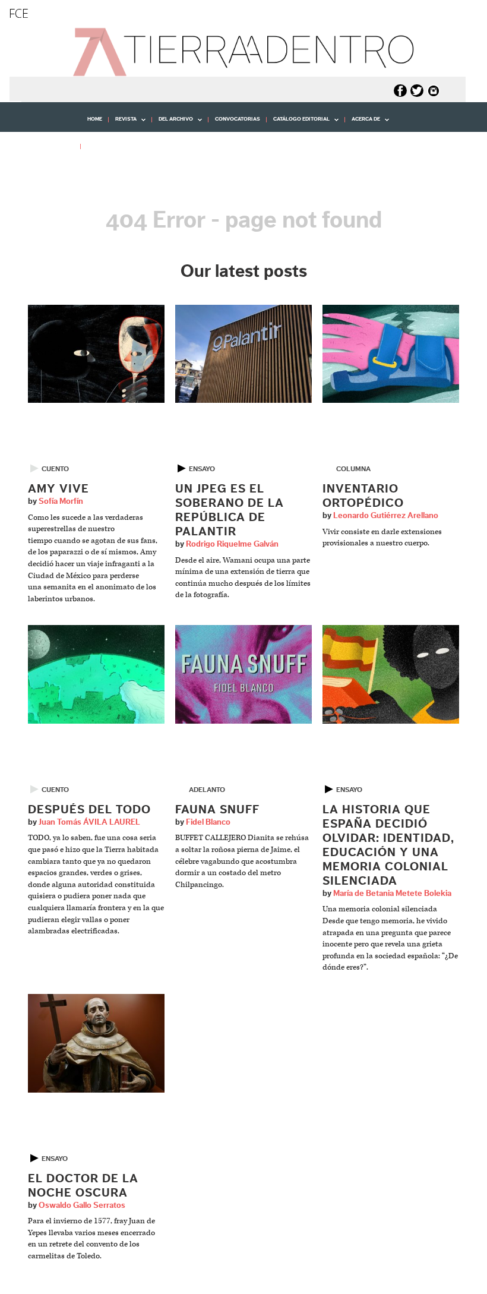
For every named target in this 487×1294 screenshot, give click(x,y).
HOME (94, 119)
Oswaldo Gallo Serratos (82, 1205)
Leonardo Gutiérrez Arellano (385, 516)
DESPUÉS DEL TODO (89, 810)
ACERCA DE (362, 123)
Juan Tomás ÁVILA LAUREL (89, 822)
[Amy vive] (96, 353)
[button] (44, 172)
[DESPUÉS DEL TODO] (96, 674)
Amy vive (58, 489)
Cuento (55, 468)
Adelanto (207, 789)
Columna (353, 468)
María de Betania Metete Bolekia (392, 893)
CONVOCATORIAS (237, 119)
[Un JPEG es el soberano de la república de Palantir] (243, 353)
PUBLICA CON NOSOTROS (120, 146)
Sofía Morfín (61, 501)
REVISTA (123, 123)
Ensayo (202, 468)
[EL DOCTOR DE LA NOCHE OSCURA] (96, 1043)
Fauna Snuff (217, 810)
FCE (19, 13)
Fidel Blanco (208, 822)
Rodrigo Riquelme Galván (232, 544)
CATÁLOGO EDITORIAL (298, 123)
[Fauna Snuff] (243, 674)
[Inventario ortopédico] (390, 353)
